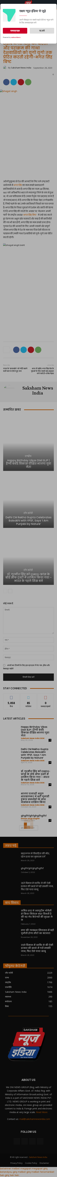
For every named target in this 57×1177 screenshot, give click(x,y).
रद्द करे (42, 30)
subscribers (15, 37)
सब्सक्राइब (15, 30)
